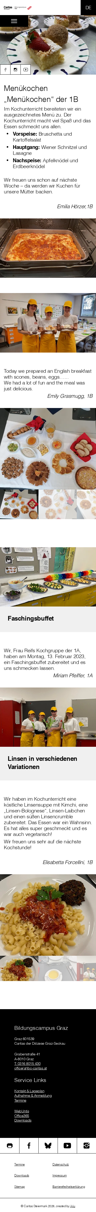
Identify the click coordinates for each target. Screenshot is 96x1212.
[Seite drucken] (9, 1145)
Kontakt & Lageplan (29, 1091)
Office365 (21, 1115)
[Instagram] (15, 69)
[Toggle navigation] (14, 21)
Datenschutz (60, 1164)
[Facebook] (5, 69)
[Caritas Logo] (17, 7)
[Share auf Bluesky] (48, 1145)
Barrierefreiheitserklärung (68, 1186)
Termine (20, 1100)
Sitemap (19, 1186)
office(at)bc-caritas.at (30, 1068)
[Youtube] (25, 69)
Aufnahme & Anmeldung (33, 1095)
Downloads (22, 1120)
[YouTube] (67, 1145)
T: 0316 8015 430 (27, 1063)
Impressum (59, 1175)
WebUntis (21, 1111)
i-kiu (72, 1206)
